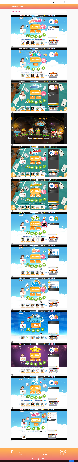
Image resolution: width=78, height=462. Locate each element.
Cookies (32, 452)
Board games (45, 452)
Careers (20, 452)
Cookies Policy (50, 460)
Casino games (45, 451)
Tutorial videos (17, 11)
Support (61, 2)
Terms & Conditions (43, 460)
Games (20, 454)
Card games (45, 454)
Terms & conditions (34, 451)
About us (48, 2)
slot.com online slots (46, 456)
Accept (71, 460)
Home (13, 11)
